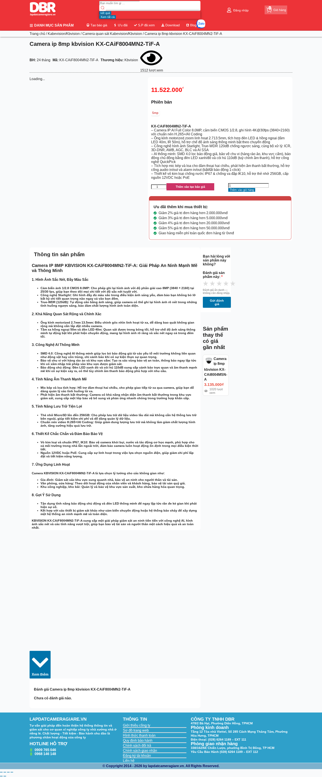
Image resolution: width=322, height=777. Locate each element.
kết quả (105, 13)
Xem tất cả (108, 17)
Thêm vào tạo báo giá (190, 186)
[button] (40, 665)
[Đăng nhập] (229, 10)
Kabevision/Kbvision (64, 34)
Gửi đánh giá (217, 302)
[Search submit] (102, 8)
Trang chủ (37, 34)
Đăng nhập (241, 10)
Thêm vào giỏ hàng (242, 190)
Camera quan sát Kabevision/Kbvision (112, 34)
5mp (155, 113)
